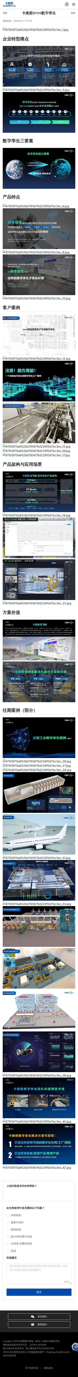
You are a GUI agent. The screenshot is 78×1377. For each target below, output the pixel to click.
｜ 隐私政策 (46, 1368)
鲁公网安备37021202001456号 (39, 1348)
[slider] (39, 1194)
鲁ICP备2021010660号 (13, 1348)
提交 (39, 1292)
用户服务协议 (31, 1368)
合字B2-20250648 (38, 1345)
